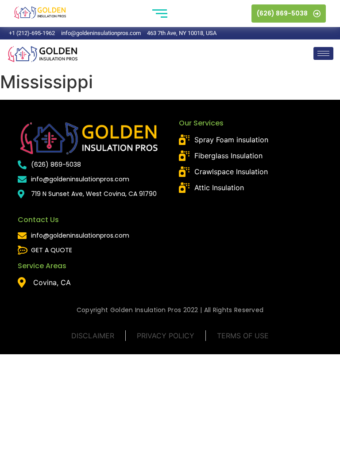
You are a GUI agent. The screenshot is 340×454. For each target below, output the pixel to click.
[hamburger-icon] (323, 53)
